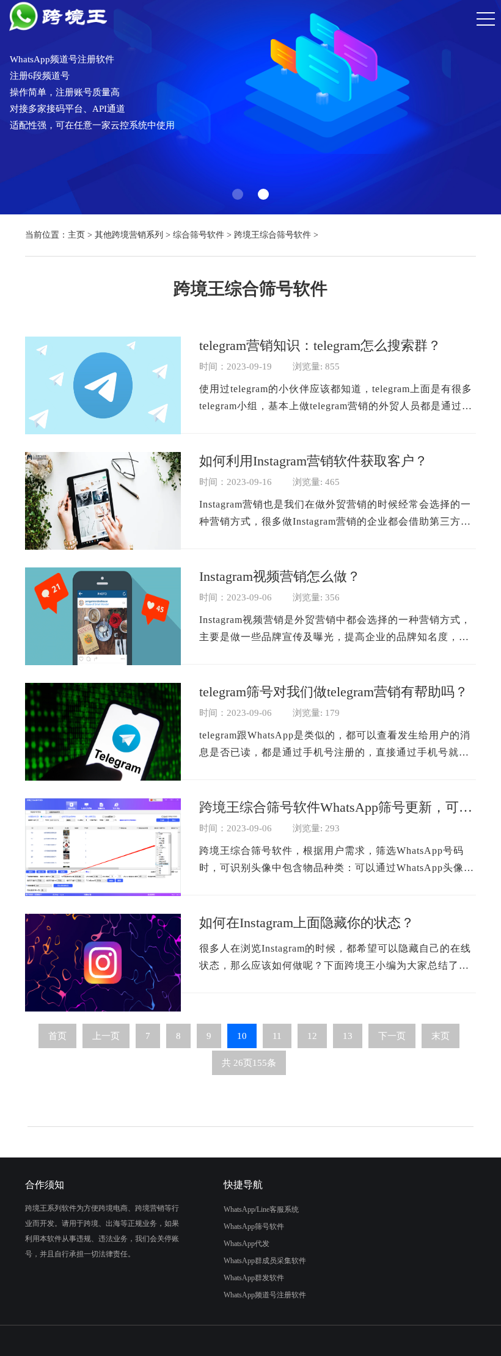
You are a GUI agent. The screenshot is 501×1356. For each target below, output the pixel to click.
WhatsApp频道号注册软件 (265, 1295)
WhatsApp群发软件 (254, 1278)
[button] (237, 194)
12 (312, 1036)
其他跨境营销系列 (129, 234)
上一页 (106, 1036)
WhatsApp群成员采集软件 (265, 1260)
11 (277, 1036)
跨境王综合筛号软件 (272, 234)
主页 (76, 234)
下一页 (392, 1036)
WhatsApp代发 (246, 1243)
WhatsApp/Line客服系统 (261, 1209)
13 (348, 1036)
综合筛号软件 (198, 234)
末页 (440, 1036)
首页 (57, 1036)
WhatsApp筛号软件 (254, 1226)
